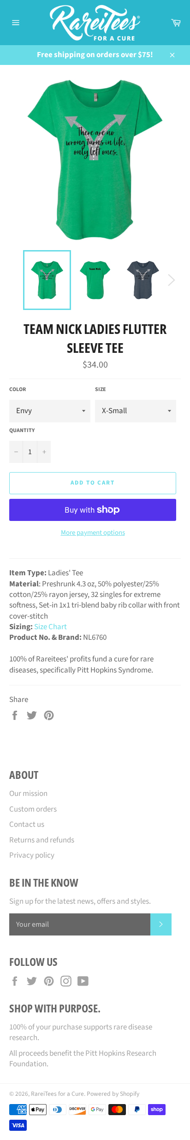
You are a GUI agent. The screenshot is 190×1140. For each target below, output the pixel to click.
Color (17, 389)
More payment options (93, 533)
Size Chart (50, 626)
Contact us (26, 824)
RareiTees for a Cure (57, 1093)
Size (100, 389)
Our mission (28, 793)
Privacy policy (31, 855)
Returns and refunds (41, 840)
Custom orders (33, 809)
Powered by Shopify (113, 1093)
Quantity (22, 430)
